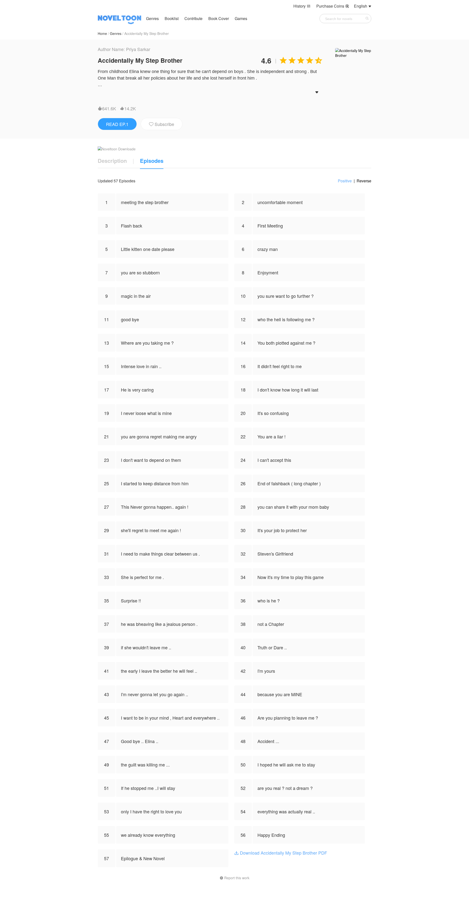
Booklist (172, 18)
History (301, 6)
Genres (152, 18)
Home (102, 33)
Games (241, 18)
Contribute (193, 18)
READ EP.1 (117, 124)
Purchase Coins (332, 6)
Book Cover (219, 18)
